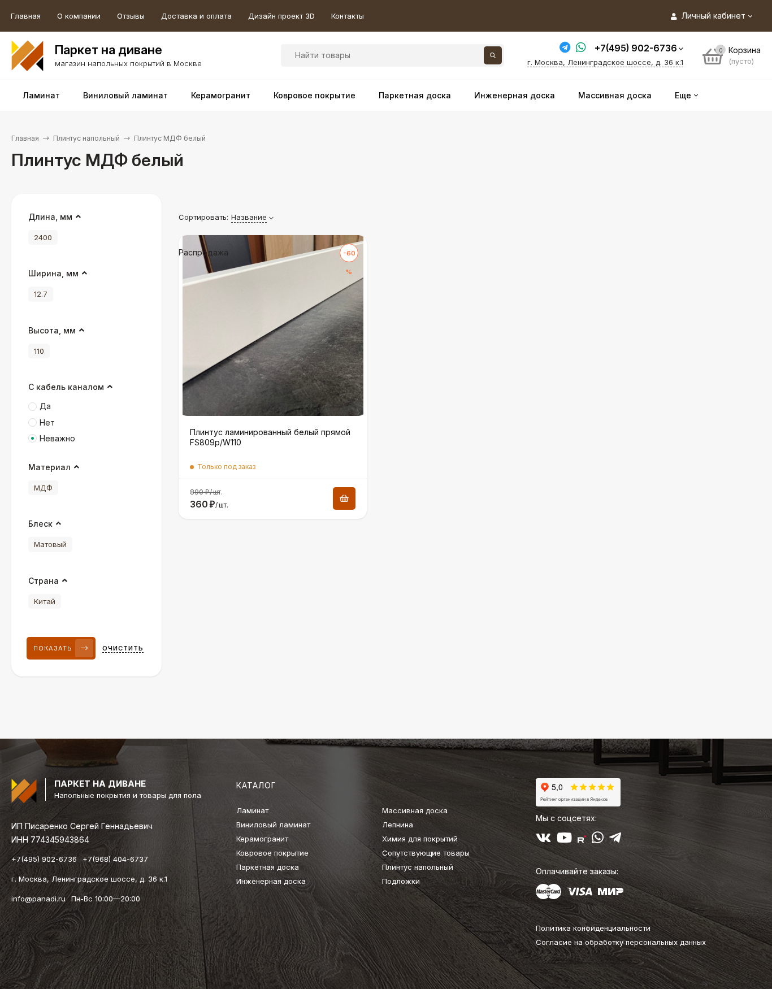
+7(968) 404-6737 (115, 859)
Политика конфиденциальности (593, 927)
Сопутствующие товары (426, 852)
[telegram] (615, 839)
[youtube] (564, 839)
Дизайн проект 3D (281, 15)
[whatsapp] (598, 839)
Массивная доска (415, 810)
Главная (26, 15)
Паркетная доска (267, 866)
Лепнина (397, 824)
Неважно (57, 438)
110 (39, 350)
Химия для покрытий (420, 838)
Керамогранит (262, 838)
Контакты (347, 15)
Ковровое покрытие (272, 852)
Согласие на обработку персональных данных (621, 942)
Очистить (123, 648)
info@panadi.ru (38, 898)
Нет (47, 422)
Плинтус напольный (86, 138)
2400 (43, 237)
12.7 (40, 293)
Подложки (401, 881)
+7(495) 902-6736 (636, 48)
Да (45, 406)
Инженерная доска (271, 881)
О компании (79, 15)
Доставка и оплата (196, 15)
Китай (44, 601)
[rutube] (582, 839)
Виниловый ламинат (273, 824)
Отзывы (131, 15)
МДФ (43, 487)
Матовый (50, 544)
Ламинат (252, 810)
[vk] (543, 839)
